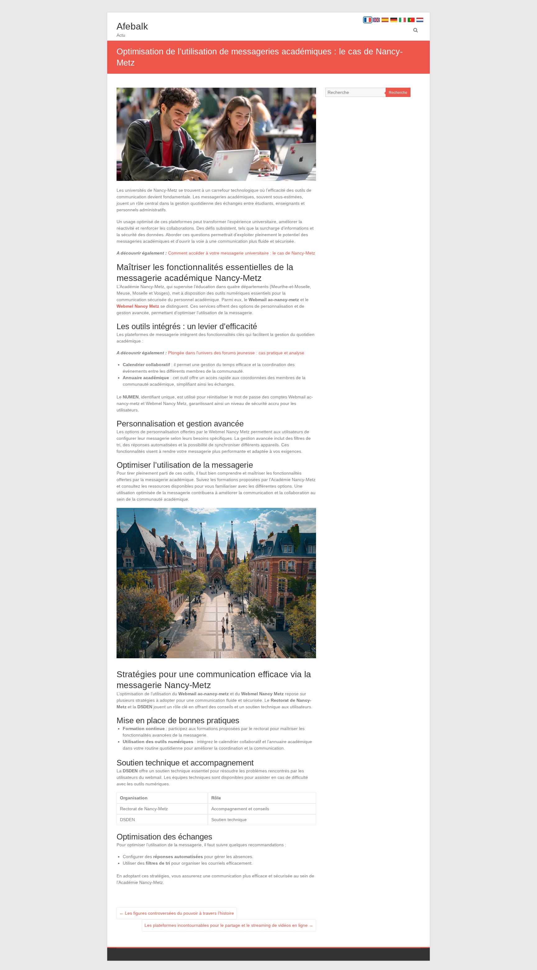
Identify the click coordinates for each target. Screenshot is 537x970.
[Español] (385, 19)
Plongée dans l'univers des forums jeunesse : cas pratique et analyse (236, 352)
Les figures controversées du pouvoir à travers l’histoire (176, 913)
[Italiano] (402, 19)
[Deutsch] (393, 19)
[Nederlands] (420, 19)
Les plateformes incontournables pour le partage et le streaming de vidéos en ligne (229, 925)
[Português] (411, 19)
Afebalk (132, 26)
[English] (376, 19)
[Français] (367, 19)
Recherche (398, 92)
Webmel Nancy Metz (138, 306)
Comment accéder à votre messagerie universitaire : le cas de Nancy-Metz (241, 253)
